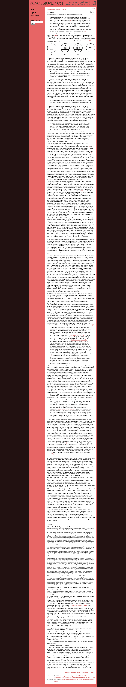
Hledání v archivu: (35, 20)
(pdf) (93, 14)
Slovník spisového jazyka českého (66, 409)
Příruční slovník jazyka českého (79, 340)
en (92, 8)
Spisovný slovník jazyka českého (77, 335)
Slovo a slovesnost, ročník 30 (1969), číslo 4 (76, 672)
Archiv (32, 13)
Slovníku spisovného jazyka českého (78, 605)
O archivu (33, 12)
